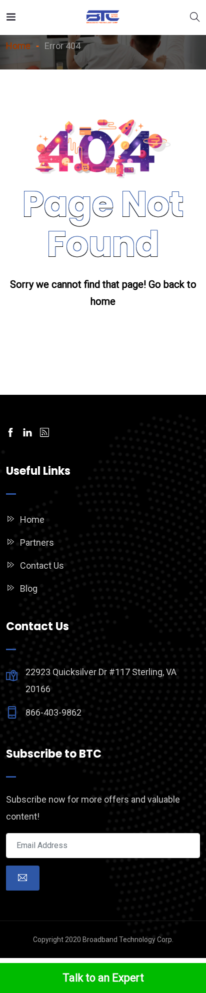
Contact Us (42, 565)
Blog (29, 588)
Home (32, 519)
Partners (37, 542)
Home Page (103, 334)
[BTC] (103, 17)
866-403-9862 (54, 712)
